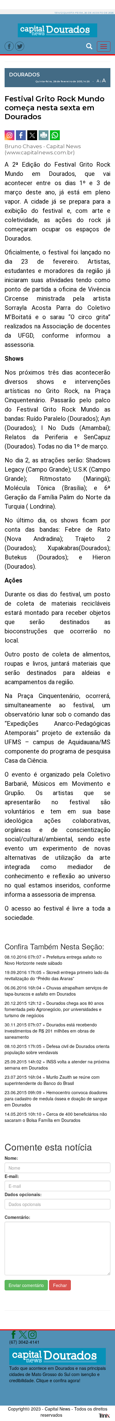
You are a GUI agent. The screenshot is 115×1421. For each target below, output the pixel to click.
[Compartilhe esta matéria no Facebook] (21, 135)
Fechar (60, 1285)
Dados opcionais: (23, 1194)
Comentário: (17, 1217)
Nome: (11, 1158)
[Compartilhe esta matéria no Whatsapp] (55, 135)
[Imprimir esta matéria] (43, 135)
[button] (89, 45)
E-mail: (12, 1176)
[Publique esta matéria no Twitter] (32, 135)
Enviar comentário (26, 1285)
